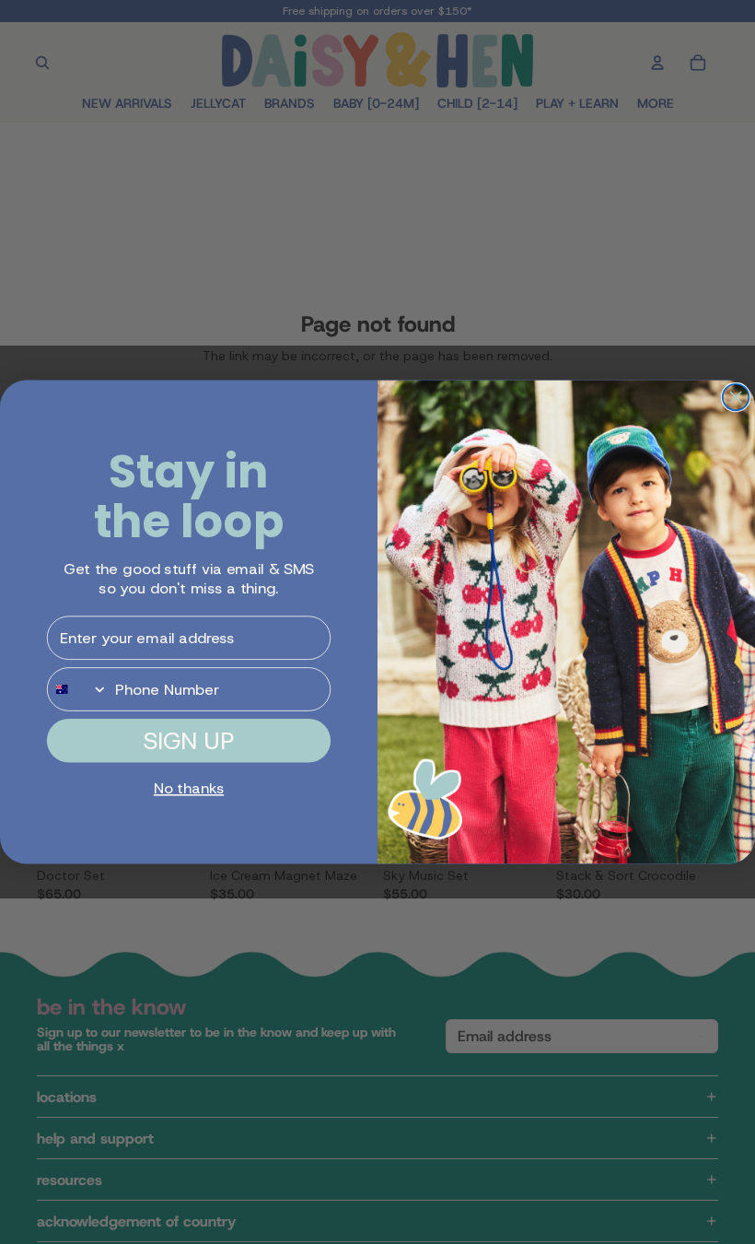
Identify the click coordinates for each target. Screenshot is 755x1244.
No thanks (189, 789)
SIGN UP (189, 741)
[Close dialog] (736, 397)
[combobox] (78, 689)
